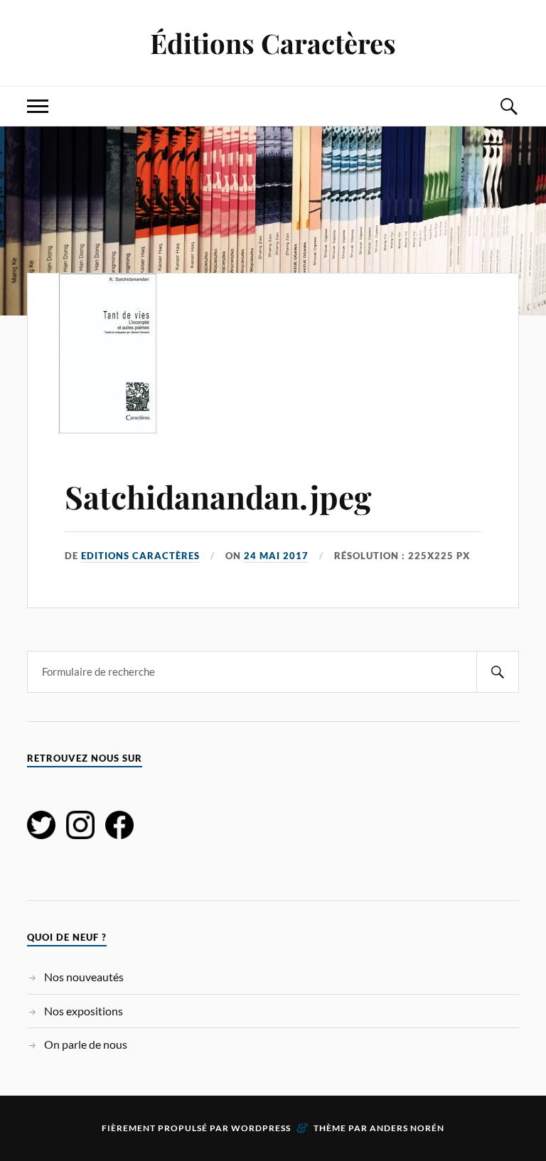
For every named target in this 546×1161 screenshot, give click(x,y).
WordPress (261, 1128)
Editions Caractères (140, 555)
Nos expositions (83, 1010)
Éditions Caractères (273, 43)
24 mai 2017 (276, 555)
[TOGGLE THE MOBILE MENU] (37, 106)
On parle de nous (85, 1044)
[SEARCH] (497, 672)
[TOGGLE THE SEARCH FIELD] (508, 106)
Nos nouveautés (84, 976)
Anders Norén (407, 1128)
